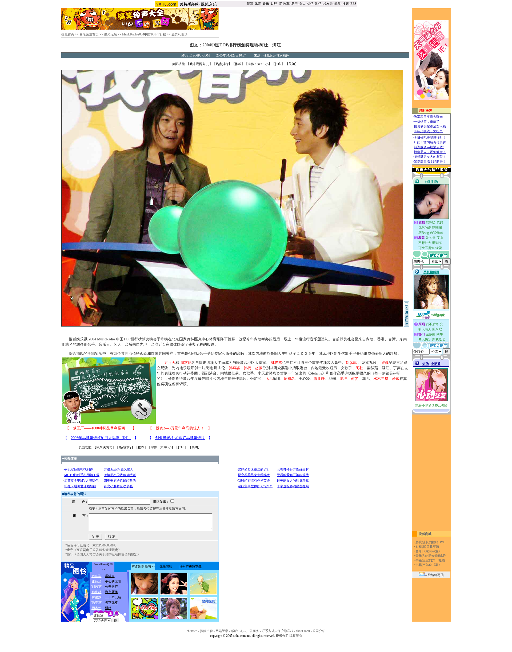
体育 (258, 4)
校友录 (328, 4)
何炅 (354, 379)
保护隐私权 (285, 631)
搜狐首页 (67, 34)
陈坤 (343, 379)
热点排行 (222, 64)
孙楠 (247, 368)
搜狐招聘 (206, 631)
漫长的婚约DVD (434, 542)
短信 (310, 4)
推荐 (238, 64)
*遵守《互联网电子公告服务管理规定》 (93, 550)
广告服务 (252, 631)
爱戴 (395, 379)
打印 (278, 64)
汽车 (286, 4)
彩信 (318, 4)
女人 (302, 4)
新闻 (250, 4)
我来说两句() (199, 64)
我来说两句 (104, 447)
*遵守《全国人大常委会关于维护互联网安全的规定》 (103, 554)
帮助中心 (237, 631)
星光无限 (110, 34)
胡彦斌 (351, 363)
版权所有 (295, 636)
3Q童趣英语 (430, 547)
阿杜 (359, 368)
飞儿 (269, 379)
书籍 (418, 560)
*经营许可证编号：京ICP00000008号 (91, 545)
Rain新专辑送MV (434, 556)
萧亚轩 (319, 379)
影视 (418, 542)
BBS (353, 4)
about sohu (303, 631)
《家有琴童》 (432, 551)
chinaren (192, 631)
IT (280, 4)
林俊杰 (276, 363)
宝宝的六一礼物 (433, 560)
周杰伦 (185, 363)
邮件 (337, 4)
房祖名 (289, 379)
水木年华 (380, 379)
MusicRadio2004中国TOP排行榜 (144, 34)
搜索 (345, 4)
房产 (294, 4)
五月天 (169, 363)
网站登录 (221, 631)
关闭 (292, 64)
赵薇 (258, 368)
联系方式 (268, 631)
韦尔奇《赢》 (432, 565)
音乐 (418, 551)
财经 (274, 4)
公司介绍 (319, 631)
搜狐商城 (425, 534)
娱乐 (266, 4)
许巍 (385, 363)
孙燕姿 (234, 368)
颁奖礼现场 (179, 34)
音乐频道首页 (89, 34)
